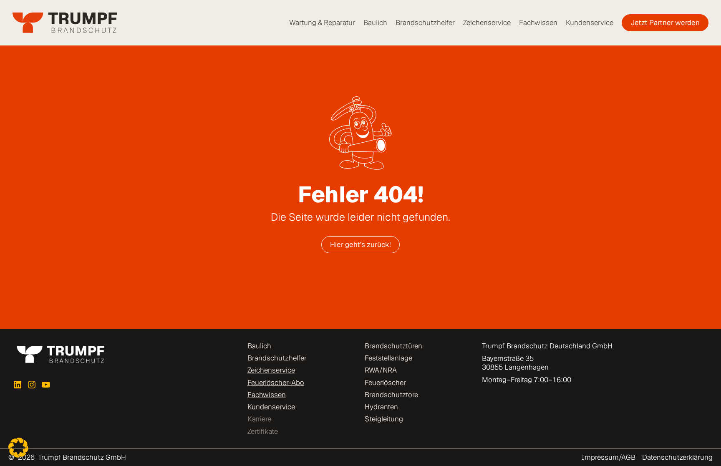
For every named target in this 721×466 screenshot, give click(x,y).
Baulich (259, 345)
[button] (18, 447)
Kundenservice (271, 406)
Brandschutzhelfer (277, 358)
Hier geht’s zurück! (360, 244)
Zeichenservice (271, 370)
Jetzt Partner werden (665, 22)
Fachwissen (266, 394)
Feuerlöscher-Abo (275, 382)
